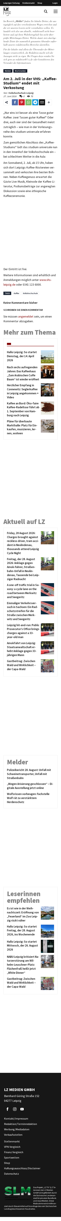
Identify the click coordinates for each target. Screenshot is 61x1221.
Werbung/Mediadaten (16, 1129)
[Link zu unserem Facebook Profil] (7, 1109)
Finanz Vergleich (13, 1152)
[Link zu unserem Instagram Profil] (14, 1109)
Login (55, 3)
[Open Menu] (55, 11)
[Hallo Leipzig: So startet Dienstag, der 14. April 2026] (47, 356)
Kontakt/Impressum (16, 1118)
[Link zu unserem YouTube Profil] (22, 1109)
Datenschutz (11, 1173)
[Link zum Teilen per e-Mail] (42, 102)
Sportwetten (11, 1157)
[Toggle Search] (45, 11)
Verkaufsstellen (13, 1134)
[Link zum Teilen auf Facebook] (15, 102)
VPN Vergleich (12, 1146)
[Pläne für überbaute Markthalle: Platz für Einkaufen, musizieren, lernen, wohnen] (47, 427)
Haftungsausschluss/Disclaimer (22, 1168)
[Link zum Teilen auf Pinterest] (22, 102)
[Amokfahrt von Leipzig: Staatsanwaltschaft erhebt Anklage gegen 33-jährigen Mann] (47, 649)
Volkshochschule (30, 293)
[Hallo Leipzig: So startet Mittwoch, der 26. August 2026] (47, 946)
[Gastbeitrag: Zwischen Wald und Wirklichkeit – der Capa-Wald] (47, 665)
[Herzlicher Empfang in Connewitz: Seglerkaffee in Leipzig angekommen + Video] (47, 391)
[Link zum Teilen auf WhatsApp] (28, 102)
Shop (39, 3)
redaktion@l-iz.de (24, 59)
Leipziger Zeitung (11, 3)
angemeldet (25, 316)
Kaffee (16, 293)
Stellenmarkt (28, 3)
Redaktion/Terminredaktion (20, 1124)
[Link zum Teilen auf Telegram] (35, 102)
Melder (8, 71)
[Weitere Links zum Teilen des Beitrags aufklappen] (49, 102)
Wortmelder (20, 71)
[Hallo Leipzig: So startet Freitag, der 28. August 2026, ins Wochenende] (47, 931)
